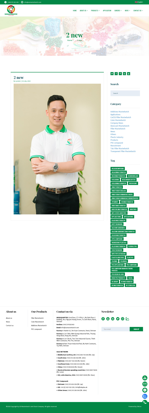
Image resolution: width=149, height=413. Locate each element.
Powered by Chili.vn (135, 406)
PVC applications (118, 265)
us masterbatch (126, 282)
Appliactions (116, 217)
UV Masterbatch (117, 285)
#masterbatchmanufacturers (122, 194)
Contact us (137, 10)
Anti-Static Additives (119, 213)
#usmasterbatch (127, 202)
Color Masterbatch (118, 120)
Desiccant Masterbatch (119, 126)
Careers (117, 10)
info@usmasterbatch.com (32, 2)
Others (113, 134)
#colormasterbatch (119, 183)
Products (94, 10)
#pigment (115, 202)
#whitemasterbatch (119, 205)
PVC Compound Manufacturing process (122, 269)
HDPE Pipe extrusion (118, 254)
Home (75, 10)
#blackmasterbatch (119, 172)
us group (115, 282)
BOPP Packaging (117, 224)
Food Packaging (117, 250)
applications (128, 217)
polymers (123, 261)
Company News (116, 123)
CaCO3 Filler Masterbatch (120, 117)
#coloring (115, 180)
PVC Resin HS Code (118, 274)
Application (107, 10)
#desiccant (133, 183)
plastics (130, 257)
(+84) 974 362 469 (13, 2)
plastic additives (118, 257)
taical (130, 278)
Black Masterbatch (118, 220)
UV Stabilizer (130, 285)
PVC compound (116, 143)
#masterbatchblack (119, 191)
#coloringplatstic (128, 180)
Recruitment (115, 145)
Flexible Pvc (132, 246)
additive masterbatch (119, 209)
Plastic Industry (116, 137)
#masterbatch (117, 187)
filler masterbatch (118, 246)
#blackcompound (118, 168)
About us (83, 10)
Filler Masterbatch (117, 128)
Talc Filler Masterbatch (119, 148)
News (126, 10)
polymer (114, 261)
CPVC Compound (117, 239)
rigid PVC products (118, 278)
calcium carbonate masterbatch (123, 231)
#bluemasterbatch (118, 176)
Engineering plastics (119, 243)
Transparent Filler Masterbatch (123, 151)
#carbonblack (133, 176)
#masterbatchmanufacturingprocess (125, 198)
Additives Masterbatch (119, 111)
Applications (115, 114)
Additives (133, 209)
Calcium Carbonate (118, 228)
